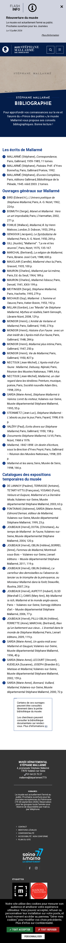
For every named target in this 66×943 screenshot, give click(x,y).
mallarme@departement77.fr (33, 777)
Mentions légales (27, 830)
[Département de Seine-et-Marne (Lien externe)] (33, 862)
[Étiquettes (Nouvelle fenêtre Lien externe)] (20, 891)
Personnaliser (33, 936)
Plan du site (24, 839)
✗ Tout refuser (47, 929)
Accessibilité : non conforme (33, 836)
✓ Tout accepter (20, 929)
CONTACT (22, 827)
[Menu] (60, 50)
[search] (50, 50)
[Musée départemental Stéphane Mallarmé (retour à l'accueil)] (20, 49)
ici (46, 726)
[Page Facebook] (29, 868)
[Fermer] (61, 7)
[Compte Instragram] (36, 868)
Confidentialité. (44, 923)
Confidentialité (26, 833)
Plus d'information (50, 35)
